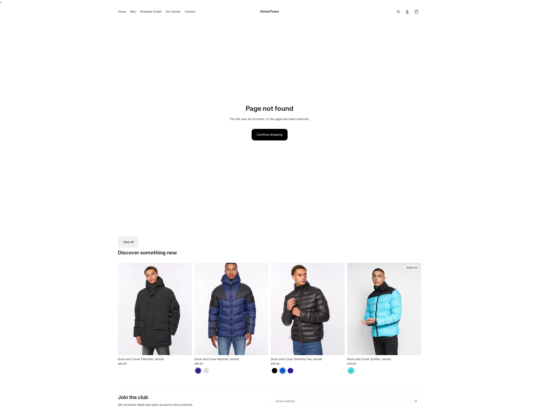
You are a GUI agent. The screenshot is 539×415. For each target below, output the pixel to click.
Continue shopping (270, 134)
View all (128, 242)
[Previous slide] (124, 309)
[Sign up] (415, 401)
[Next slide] (185, 309)
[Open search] (398, 11)
